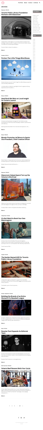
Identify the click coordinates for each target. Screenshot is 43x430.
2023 (34, 43)
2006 (34, 69)
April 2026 (35, 21)
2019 (34, 49)
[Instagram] (21, 417)
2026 (34, 39)
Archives (36, 2)
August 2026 (36, 15)
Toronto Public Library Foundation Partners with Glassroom (14, 13)
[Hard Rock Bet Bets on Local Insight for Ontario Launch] (16, 110)
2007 (34, 67)
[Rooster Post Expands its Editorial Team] (16, 343)
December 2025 (36, 27)
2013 (34, 58)
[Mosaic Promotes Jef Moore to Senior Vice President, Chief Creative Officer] (16, 149)
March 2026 (35, 23)
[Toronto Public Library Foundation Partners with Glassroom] (16, 27)
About (25, 2)
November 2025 (36, 29)
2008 (34, 66)
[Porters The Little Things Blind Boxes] (16, 70)
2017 (34, 52)
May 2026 (35, 20)
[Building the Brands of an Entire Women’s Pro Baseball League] (16, 307)
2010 (34, 63)
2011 (34, 61)
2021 (34, 46)
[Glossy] (5, 2)
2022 (34, 45)
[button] (40, 3)
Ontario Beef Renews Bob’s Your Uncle (15, 368)
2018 (34, 51)
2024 (34, 42)
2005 (34, 70)
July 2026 (35, 17)
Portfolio (20, 2)
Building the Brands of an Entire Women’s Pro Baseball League (13, 297)
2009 (34, 64)
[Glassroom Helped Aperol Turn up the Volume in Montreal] (16, 190)
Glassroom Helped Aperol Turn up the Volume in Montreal (15, 176)
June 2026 (35, 18)
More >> (3, 50)
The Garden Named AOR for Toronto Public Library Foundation (14, 258)
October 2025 (36, 30)
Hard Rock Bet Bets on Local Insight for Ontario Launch (15, 99)
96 (19, 405)
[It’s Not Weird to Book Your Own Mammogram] (16, 230)
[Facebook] (18, 417)
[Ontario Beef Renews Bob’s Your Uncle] (16, 378)
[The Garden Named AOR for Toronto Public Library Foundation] (16, 269)
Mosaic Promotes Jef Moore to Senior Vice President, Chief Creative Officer (15, 138)
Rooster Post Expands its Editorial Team (14, 332)
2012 (34, 60)
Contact (30, 2)
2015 (34, 55)
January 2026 (36, 26)
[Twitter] (24, 417)
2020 (34, 48)
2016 (34, 54)
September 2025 (37, 32)
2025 (34, 40)
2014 (34, 57)
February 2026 (36, 24)
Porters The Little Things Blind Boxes (15, 58)
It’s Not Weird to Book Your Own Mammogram (13, 219)
